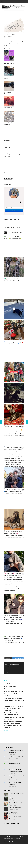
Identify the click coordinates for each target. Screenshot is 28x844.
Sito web (20, 172)
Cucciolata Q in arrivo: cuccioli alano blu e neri (9, 62)
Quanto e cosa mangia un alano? (13, 689)
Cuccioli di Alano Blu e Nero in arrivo (8, 123)
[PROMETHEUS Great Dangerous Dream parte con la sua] (14, 625)
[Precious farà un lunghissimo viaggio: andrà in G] (14, 456)
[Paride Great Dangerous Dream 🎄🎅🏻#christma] (14, 351)
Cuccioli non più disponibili (15, 807)
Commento (7, 156)
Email (12, 172)
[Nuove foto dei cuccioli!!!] (1, 422)
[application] (14, 668)
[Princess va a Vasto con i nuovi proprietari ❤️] (14, 477)
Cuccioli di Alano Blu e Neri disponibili (8, 108)
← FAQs (6, 680)
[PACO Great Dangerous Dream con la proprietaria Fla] (14, 646)
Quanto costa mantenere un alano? (14, 691)
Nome (5, 172)
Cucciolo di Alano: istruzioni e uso (16, 793)
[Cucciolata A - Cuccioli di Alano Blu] (27, 422)
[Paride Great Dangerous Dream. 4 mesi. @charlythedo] (14, 414)
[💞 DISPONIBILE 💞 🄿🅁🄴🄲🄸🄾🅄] (14, 561)
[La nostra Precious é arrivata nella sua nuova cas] (14, 435)
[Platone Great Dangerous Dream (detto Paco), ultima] (14, 519)
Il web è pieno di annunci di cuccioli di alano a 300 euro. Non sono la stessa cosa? (13, 708)
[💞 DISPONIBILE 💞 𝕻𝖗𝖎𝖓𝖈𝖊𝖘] (14, 583)
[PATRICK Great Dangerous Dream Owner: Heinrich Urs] (14, 604)
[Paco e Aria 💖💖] (14, 267)
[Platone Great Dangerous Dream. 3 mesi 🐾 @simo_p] (14, 498)
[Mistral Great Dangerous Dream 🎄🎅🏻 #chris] (14, 330)
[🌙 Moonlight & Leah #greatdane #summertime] (14, 393)
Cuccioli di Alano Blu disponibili (8, 77)
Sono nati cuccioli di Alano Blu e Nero (8, 93)
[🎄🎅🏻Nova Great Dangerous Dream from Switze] (14, 309)
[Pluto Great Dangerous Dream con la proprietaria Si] (14, 540)
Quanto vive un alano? (10, 686)
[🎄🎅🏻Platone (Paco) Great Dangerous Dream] (14, 288)
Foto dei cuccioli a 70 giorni (10, 34)
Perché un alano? (13, 812)
